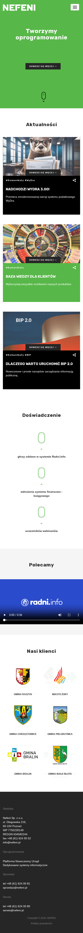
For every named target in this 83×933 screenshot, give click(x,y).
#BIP (28, 355)
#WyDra (30, 180)
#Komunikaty (15, 180)
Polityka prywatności (41, 923)
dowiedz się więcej (41, 66)
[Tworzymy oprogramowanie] (19, 5)
